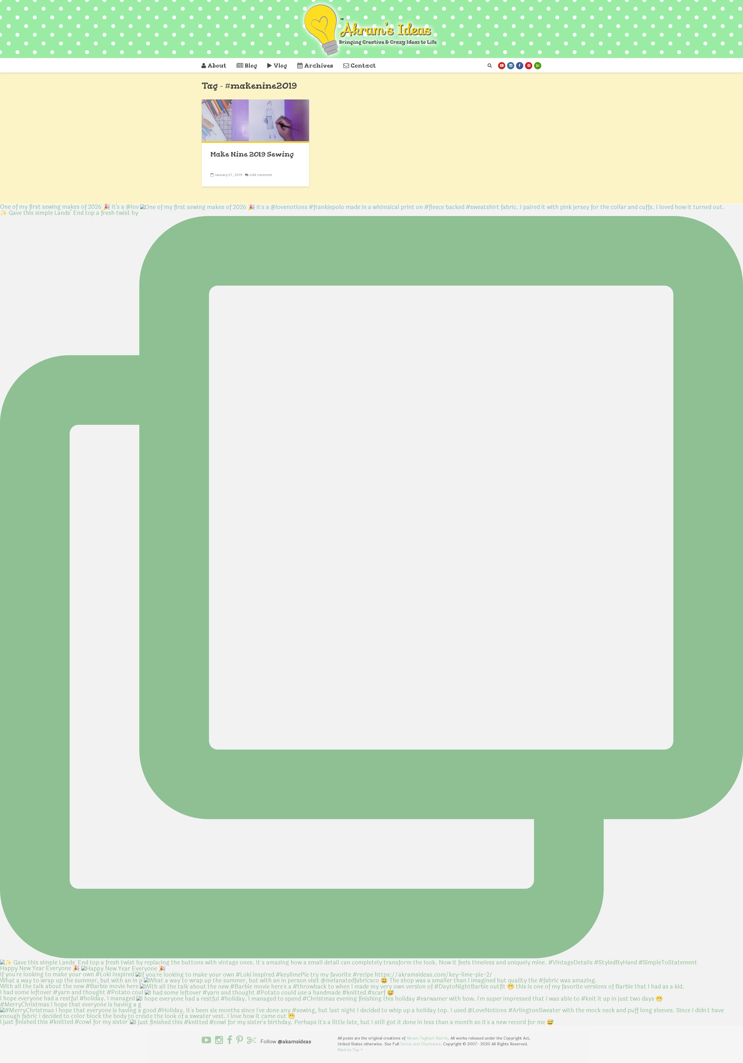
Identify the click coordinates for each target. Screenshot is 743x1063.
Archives (318, 65)
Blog (251, 65)
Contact (363, 65)
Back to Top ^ (350, 1050)
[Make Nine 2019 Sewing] (255, 120)
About (217, 65)
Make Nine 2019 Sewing (252, 154)
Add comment (261, 174)
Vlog (280, 65)
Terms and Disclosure (420, 1044)
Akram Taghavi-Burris (427, 1038)
